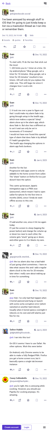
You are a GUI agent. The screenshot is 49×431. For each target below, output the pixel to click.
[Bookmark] (34, 46)
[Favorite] (24, 46)
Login (26, 427)
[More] (44, 47)
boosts (6, 40)
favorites (28, 40)
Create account (12, 427)
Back (8, 3)
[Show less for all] (45, 3)
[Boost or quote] (14, 46)
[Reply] (5, 46)
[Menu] (44, 427)
